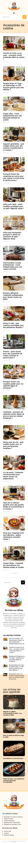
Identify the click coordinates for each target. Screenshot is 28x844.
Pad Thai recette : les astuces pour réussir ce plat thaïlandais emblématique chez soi (16, 641)
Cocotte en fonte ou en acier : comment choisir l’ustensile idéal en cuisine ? (13, 56)
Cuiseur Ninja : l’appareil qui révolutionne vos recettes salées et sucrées (13, 565)
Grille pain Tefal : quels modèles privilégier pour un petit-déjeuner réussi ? (13, 206)
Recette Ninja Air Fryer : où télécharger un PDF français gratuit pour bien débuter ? (13, 86)
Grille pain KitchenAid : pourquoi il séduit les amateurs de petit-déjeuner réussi (12, 236)
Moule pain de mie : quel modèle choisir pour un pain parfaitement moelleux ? (13, 445)
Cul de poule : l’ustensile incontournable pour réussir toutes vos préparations (13, 476)
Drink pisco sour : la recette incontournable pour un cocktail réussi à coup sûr (16, 676)
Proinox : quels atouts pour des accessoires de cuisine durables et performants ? (12, 355)
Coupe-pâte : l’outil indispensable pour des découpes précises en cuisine (12, 117)
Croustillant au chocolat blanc (13, 758)
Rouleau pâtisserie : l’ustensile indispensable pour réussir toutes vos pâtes (13, 296)
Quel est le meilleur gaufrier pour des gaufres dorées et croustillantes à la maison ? (13, 506)
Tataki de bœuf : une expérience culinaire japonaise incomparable (13, 780)
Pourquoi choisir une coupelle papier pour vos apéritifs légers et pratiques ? (13, 385)
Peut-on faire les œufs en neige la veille (13, 736)
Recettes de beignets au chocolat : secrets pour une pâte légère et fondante (17, 658)
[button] (14, 13)
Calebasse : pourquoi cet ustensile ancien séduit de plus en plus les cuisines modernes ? (13, 415)
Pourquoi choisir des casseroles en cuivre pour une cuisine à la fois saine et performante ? (13, 177)
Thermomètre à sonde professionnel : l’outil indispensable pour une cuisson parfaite (12, 266)
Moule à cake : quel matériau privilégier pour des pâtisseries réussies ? (13, 325)
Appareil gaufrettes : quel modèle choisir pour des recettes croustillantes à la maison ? (13, 147)
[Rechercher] (24, 17)
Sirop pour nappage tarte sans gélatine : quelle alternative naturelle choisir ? (13, 536)
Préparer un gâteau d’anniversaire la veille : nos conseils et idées (12, 713)
